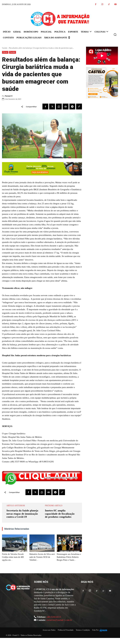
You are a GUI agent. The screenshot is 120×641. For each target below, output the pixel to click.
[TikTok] (108, 4)
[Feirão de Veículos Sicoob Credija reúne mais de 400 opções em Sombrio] (14, 543)
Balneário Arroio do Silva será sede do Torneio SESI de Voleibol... (42, 557)
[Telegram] (72, 106)
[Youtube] (115, 4)
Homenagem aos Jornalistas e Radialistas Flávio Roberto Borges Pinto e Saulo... (69, 557)
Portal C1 (8, 96)
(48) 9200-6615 (54, 617)
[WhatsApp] (59, 106)
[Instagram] (102, 4)
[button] (115, 34)
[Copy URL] (79, 106)
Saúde (4, 48)
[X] (52, 106)
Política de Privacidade (65, 630)
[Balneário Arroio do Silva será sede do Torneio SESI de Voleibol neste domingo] (42, 543)
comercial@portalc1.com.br (59, 620)
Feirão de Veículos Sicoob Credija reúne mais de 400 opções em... (13, 557)
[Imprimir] (65, 106)
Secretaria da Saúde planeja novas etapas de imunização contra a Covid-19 (22, 513)
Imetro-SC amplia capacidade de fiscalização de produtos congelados (59, 513)
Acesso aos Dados (49, 630)
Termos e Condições (83, 630)
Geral (5, 52)
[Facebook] (95, 4)
